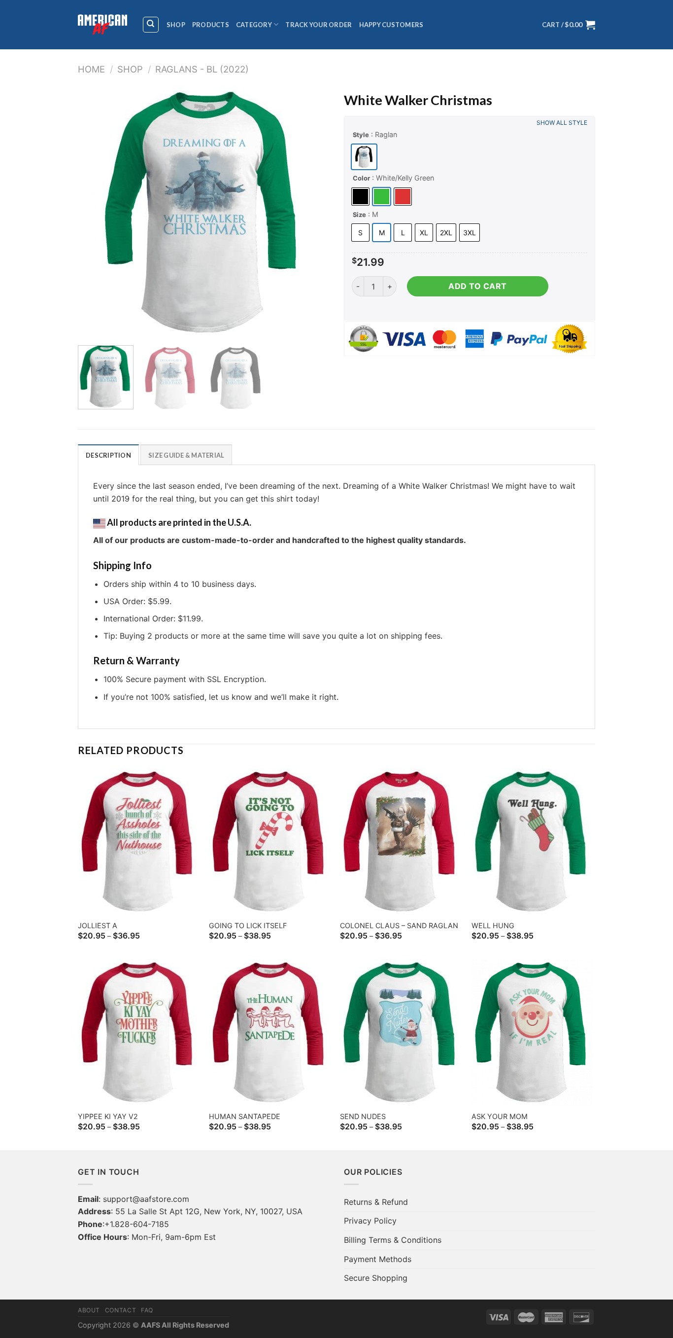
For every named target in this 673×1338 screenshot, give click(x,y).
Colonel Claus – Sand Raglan (399, 925)
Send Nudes (363, 1116)
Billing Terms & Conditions (392, 1240)
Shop (176, 25)
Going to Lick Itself (248, 925)
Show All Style (562, 122)
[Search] (151, 25)
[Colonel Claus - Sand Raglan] (401, 841)
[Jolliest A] (139, 841)
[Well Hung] (532, 841)
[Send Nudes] (401, 1032)
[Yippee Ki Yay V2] (139, 1032)
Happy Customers (391, 25)
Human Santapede (244, 1116)
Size (359, 214)
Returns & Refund (376, 1202)
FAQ (147, 1310)
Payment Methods (377, 1259)
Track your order (318, 25)
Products (210, 25)
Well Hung (492, 925)
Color (361, 178)
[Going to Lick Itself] (270, 841)
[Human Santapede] (270, 1032)
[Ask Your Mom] (532, 1032)
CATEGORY (254, 25)
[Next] (312, 212)
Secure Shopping (375, 1278)
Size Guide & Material (186, 455)
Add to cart (477, 286)
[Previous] (95, 212)
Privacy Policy (370, 1221)
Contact (120, 1310)
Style (361, 135)
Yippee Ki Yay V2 (108, 1116)
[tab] (108, 454)
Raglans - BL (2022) (202, 69)
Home (91, 69)
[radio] (364, 157)
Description (108, 455)
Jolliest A (97, 925)
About (89, 1310)
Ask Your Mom (499, 1116)
